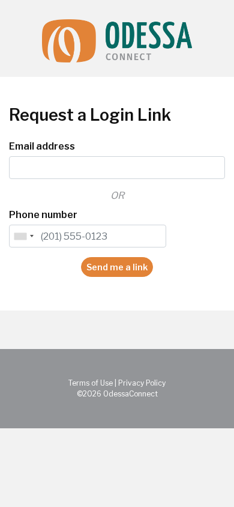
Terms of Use (90, 382)
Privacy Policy (142, 382)
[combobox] (23, 236)
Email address (42, 146)
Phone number (43, 214)
